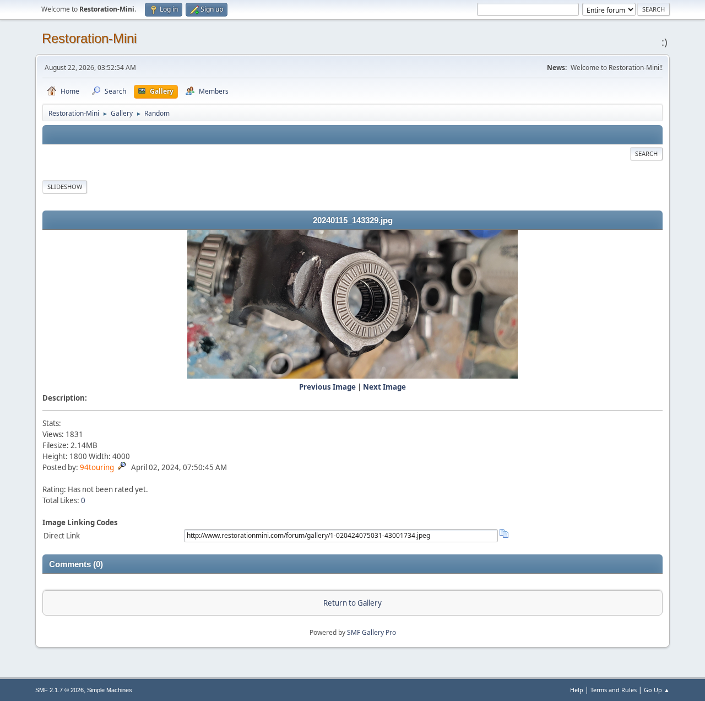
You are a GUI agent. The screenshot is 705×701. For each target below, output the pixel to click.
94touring (97, 467)
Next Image (384, 387)
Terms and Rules (613, 690)
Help (576, 690)
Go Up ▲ (657, 690)
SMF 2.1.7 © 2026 (59, 690)
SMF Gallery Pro (371, 632)
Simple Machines (109, 690)
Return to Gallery (352, 603)
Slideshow (64, 186)
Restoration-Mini (89, 38)
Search (646, 153)
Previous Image (327, 387)
